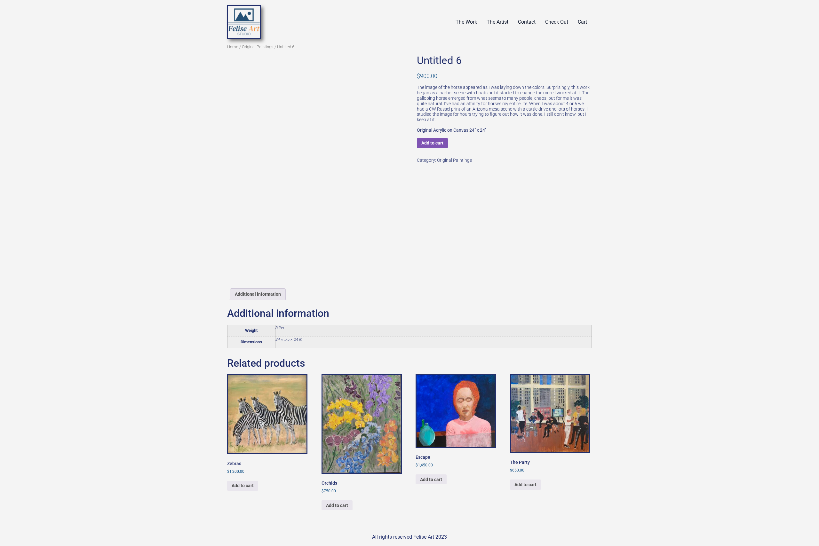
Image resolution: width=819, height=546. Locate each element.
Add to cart (432, 142)
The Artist (497, 22)
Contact (527, 22)
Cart (582, 22)
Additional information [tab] (258, 294)
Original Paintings (258, 46)
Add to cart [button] (243, 485)
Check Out (556, 22)
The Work (466, 22)
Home (232, 46)
